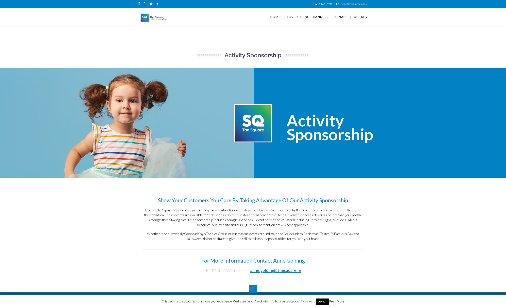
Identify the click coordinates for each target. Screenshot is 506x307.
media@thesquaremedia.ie (354, 3)
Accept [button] (322, 301)
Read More (336, 301)
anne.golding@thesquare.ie (275, 270)
